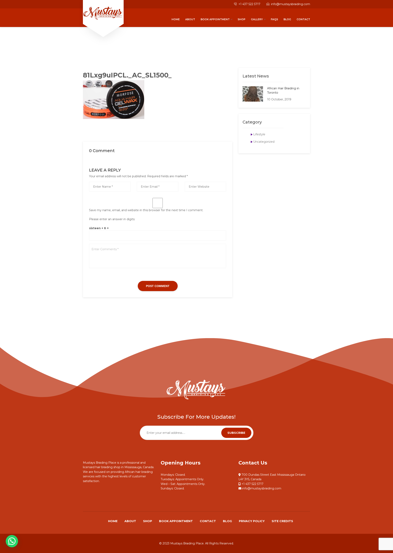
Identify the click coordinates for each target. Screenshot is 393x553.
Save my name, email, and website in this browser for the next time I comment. (146, 210)
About (190, 19)
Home (176, 19)
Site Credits (282, 521)
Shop (241, 19)
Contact (303, 19)
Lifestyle (259, 134)
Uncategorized (263, 142)
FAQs (274, 19)
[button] (12, 541)
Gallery (257, 19)
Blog (287, 19)
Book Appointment (215, 19)
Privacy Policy (252, 521)
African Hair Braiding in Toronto (283, 90)
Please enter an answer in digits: (112, 219)
